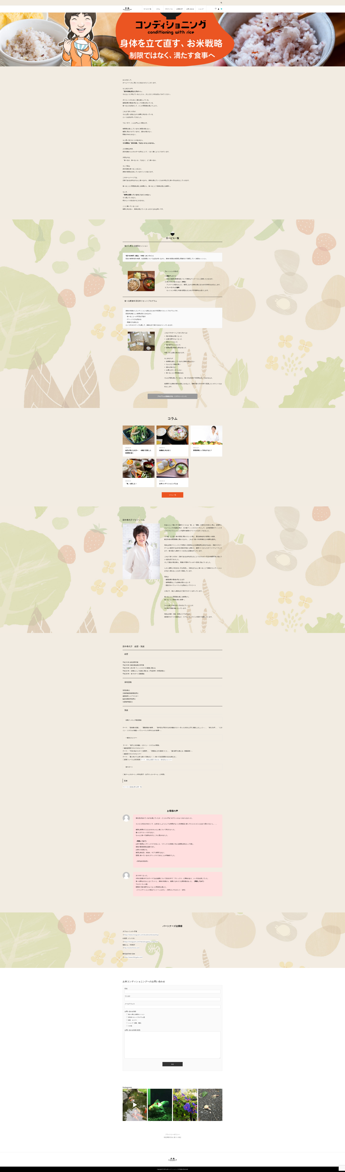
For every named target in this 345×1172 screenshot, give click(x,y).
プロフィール (169, 9)
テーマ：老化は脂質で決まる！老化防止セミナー (156, 760)
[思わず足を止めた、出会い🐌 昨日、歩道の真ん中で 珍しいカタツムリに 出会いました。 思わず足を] (210, 1105)
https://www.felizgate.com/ (133, 957)
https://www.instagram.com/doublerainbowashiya (141, 935)
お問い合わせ (190, 9)
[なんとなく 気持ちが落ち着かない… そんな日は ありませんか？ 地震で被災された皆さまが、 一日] (160, 1105)
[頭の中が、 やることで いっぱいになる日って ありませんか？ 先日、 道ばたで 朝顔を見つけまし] (185, 1105)
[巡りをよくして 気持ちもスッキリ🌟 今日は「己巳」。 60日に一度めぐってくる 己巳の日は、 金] (135, 1105)
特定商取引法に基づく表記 (172, 1137)
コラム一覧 (172, 495)
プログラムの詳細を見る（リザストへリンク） (172, 396)
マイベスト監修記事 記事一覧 (132, 787)
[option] (172, 39)
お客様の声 (179, 9)
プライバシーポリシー (172, 1134)
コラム (158, 9)
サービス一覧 (147, 9)
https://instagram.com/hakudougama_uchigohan (141, 942)
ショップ (200, 9)
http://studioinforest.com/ (131, 948)
